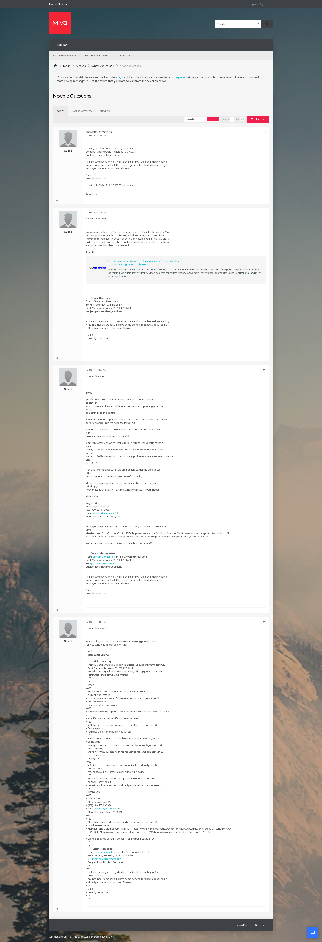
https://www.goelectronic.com (127, 264)
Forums (62, 45)
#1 (264, 131)
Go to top (260, 925)
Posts (61, 111)
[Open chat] (312, 932)
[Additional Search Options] (258, 24)
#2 (264, 212)
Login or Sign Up (259, 4)
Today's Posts (126, 55)
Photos (105, 111)
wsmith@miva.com (103, 513)
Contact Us (241, 925)
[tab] (60, 111)
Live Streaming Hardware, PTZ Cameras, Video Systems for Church (145, 261)
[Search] (267, 24)
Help (225, 925)
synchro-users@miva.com (104, 563)
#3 (264, 369)
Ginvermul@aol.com (103, 556)
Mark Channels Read (95, 55)
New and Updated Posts (66, 55)
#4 (264, 621)
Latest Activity (82, 111)
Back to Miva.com (58, 4)
